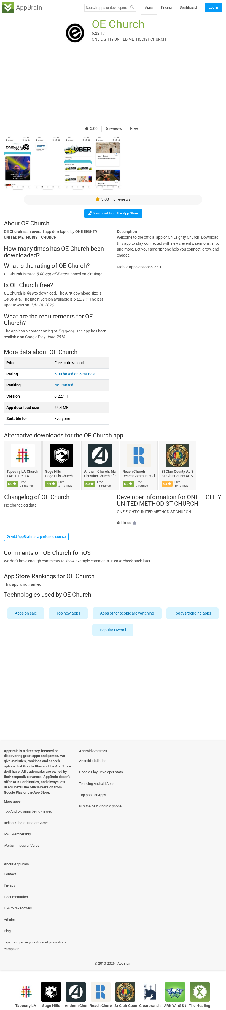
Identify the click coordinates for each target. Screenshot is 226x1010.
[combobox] (106, 7)
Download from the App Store (115, 213)
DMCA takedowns (18, 908)
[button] (169, 523)
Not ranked (63, 385)
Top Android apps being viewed (28, 811)
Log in (213, 7)
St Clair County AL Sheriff (178, 471)
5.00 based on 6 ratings (74, 374)
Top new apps (68, 613)
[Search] (132, 8)
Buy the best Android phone (100, 806)
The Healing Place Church (200, 1005)
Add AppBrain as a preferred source (38, 537)
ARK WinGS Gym (175, 1005)
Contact (10, 874)
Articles (10, 920)
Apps (149, 7)
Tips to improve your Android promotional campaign (35, 945)
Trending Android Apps (96, 783)
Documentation (16, 897)
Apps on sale (26, 613)
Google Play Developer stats (101, 772)
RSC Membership (17, 834)
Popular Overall (113, 630)
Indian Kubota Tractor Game (26, 823)
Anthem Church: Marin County (100, 471)
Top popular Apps (92, 795)
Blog (7, 931)
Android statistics (92, 761)
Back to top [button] (214, 964)
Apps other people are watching (127, 613)
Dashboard (188, 7)
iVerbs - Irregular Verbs (21, 845)
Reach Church (134, 471)
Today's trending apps (192, 613)
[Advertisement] (113, 87)
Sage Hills (53, 471)
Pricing (166, 7)
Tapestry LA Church (22, 471)
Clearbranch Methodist (150, 1005)
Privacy (9, 885)
